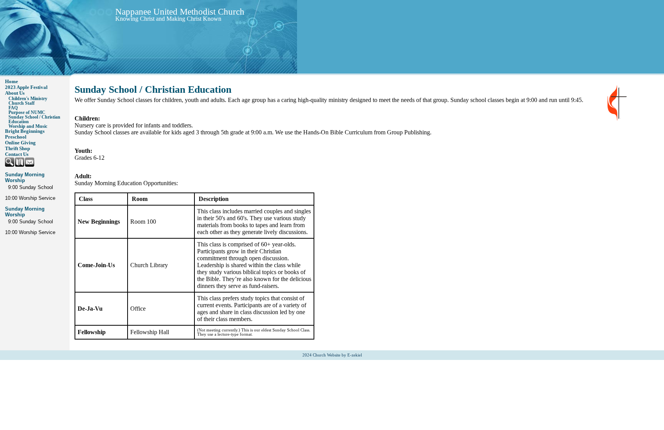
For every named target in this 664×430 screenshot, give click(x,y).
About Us (15, 93)
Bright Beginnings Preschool (25, 134)
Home (11, 81)
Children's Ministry (27, 98)
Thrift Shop (17, 148)
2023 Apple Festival (26, 87)
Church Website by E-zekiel (337, 355)
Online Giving (20, 143)
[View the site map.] (20, 165)
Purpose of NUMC (26, 112)
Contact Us (16, 154)
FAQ (13, 107)
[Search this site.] (10, 165)
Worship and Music (27, 126)
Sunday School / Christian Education (34, 119)
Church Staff (21, 103)
